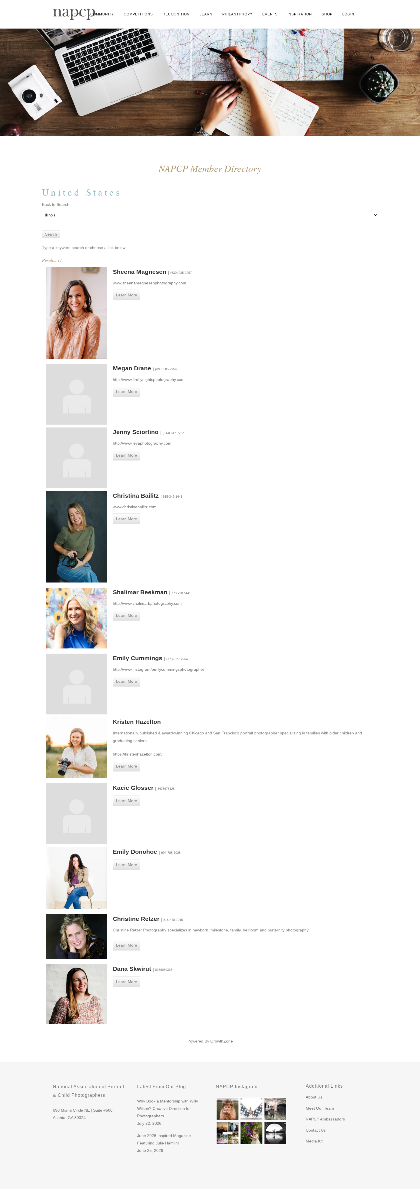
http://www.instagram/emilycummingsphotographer (158, 669)
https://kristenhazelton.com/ (138, 754)
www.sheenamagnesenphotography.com (149, 283)
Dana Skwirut (133, 968)
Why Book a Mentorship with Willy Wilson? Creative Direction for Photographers (167, 1108)
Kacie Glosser (134, 787)
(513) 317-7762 (173, 433)
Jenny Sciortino (136, 432)
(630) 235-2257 (181, 272)
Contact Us (316, 1130)
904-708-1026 (171, 852)
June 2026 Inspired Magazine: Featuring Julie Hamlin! (164, 1139)
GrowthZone (221, 1041)
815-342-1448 (172, 496)
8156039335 (163, 969)
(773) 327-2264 (177, 659)
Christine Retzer (137, 918)
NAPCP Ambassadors (325, 1119)
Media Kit (314, 1141)
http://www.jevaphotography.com (142, 443)
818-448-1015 (173, 919)
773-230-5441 (181, 593)
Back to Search (55, 204)
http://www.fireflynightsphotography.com (149, 379)
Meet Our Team (320, 1108)
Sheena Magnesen (140, 271)
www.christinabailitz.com (135, 507)
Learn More (126, 295)
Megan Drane (133, 368)
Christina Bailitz (137, 495)
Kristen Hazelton (137, 721)
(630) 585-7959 (166, 369)
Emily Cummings (138, 658)
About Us (314, 1097)
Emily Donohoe (136, 851)
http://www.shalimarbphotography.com (147, 603)
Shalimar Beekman (141, 592)
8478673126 (166, 788)
